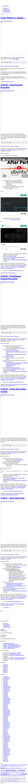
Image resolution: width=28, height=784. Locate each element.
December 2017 (6, 723)
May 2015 (5, 758)
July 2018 (5, 717)
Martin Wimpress (12, 149)
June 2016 (5, 744)
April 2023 (5, 676)
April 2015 (5, 759)
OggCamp (3, 770)
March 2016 (5, 747)
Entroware (14, 764)
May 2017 (5, 731)
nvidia (25, 768)
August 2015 (6, 755)
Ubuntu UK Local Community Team (14, 777)
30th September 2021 (5, 90)
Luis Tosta (11, 587)
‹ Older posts (6, 607)
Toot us (7, 267)
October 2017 (6, 725)
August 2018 (6, 715)
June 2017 (5, 730)
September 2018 (6, 714)
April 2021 (5, 684)
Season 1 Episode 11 (10, 365)
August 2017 (6, 728)
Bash (7, 493)
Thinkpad (11, 774)
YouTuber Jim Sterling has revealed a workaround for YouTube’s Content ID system (16, 363)
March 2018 (5, 722)
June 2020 (5, 693)
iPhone (16, 384)
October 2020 (6, 689)
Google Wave (9, 366)
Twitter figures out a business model (13, 584)
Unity (18, 775)
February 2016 (6, 748)
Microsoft (13, 768)
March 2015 (5, 761)
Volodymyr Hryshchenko (14, 367)
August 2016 (6, 741)
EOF (7, 272)
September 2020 (6, 690)
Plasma (17, 770)
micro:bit (9, 768)
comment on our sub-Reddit (7, 268)
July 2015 (5, 756)
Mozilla (18, 768)
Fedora (18, 764)
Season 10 (5, 667)
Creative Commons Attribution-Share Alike (8, 780)
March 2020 (5, 697)
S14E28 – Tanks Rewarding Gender (11, 647)
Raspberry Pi (6, 772)
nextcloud (22, 768)
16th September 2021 (5, 394)
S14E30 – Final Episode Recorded (10, 644)
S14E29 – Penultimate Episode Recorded (11, 277)
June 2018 (5, 718)
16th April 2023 (4, 21)
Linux (20, 384)
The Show (5, 8)
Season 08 (5, 664)
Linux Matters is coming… (13, 17)
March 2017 (5, 734)
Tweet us (2, 267)
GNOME (5, 766)
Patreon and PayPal (13, 577)
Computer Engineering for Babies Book (14, 583)
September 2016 (6, 740)
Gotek (13, 384)
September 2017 (6, 726)
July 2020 (5, 692)
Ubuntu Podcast (5, 5)
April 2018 (5, 720)
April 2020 (5, 696)
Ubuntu (11, 81)
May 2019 (5, 707)
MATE (7, 768)
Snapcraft (17, 772)
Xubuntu (22, 775)
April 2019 (5, 708)
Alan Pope (24, 148)
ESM (7, 384)
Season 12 (5, 669)
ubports (15, 774)
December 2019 (6, 698)
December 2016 (6, 736)
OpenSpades (18, 567)
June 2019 (5, 706)
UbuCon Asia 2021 (10, 357)
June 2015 (5, 757)
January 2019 (6, 709)
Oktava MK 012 (15, 566)
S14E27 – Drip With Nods (12, 498)
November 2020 (6, 687)
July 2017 (5, 729)
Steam (22, 493)
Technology (9, 385)
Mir (16, 768)
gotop (11, 188)
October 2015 (6, 752)
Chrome (2, 764)
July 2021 (5, 680)
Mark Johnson (4, 149)
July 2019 (5, 704)
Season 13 (5, 670)
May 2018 (5, 719)
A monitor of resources (15, 219)
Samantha (10, 21)
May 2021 (5, 682)
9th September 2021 (5, 501)
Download (16, 66)
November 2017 (6, 724)
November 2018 (6, 712)
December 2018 (6, 711)
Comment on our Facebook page (17, 267)
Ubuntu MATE (4, 775)
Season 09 (5, 666)
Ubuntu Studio (9, 775)
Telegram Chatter (7, 11)
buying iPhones (16, 346)
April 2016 (5, 746)
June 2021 (5, 681)
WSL (20, 775)
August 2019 (6, 703)
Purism (2, 772)
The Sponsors (6, 10)
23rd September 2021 (5, 282)
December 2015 (6, 750)
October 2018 (6, 713)
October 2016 (6, 739)
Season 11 (5, 668)
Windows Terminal (19, 459)
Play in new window (8, 66)
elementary (10, 764)
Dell (7, 764)
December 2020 (6, 686)
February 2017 (6, 735)
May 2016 (5, 745)
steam (19, 461)
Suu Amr (11, 476)
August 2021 (6, 679)
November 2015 (6, 751)
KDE (12, 766)
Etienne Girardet (12, 256)
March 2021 (5, 685)
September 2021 (6, 678)
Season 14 (5, 672)
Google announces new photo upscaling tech (15, 585)
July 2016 (5, 742)
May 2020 (5, 695)
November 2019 (6, 700)
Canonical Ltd (16, 781)
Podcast (8, 81)
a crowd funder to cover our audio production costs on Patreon (14, 258)
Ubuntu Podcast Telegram (14, 270)
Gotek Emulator (21, 348)
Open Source (24, 384)
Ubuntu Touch (14, 775)
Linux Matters (15, 58)
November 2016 (6, 737)
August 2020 (6, 691)
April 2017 (5, 733)
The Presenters (6, 9)
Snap (5, 385)
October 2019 (6, 701)
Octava (10, 603)
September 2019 (6, 702)
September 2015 (6, 753)
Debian (4, 764)
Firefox (10, 384)
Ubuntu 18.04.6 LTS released (12, 350)
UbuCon (18, 774)
